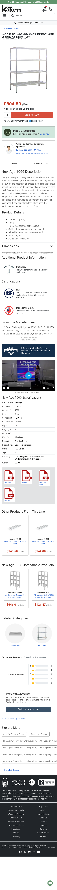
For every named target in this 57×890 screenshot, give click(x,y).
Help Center (43, 807)
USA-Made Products (16, 821)
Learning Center (43, 814)
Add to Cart (32, 115)
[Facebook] (20, 852)
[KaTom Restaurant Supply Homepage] (11, 8)
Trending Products (15, 825)
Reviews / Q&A (41, 163)
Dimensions (10, 246)
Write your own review (28, 709)
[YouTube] (38, 852)
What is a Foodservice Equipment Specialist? (32, 153)
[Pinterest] (29, 852)
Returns (16, 833)
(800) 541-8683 (25, 150)
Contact (43, 825)
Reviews (43, 836)
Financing (16, 836)
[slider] (17, 388)
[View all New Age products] (28, 339)
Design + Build (16, 807)
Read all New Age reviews (13, 718)
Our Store (43, 829)
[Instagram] (34, 852)
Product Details (13, 212)
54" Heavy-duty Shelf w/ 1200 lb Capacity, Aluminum (43, 596)
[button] (44, 9)
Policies (43, 810)
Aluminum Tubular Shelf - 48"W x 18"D (43, 543)
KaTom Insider (43, 833)
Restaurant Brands (16, 810)
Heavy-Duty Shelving (11, 28)
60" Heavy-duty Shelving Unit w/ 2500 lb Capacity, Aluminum (15, 597)
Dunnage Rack (15, 645)
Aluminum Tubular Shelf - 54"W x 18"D (15, 543)
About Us (43, 818)
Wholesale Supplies (16, 814)
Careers (43, 821)
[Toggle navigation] (4, 15)
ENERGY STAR (16, 818)
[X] (25, 852)
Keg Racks (42, 645)
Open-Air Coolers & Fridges (14, 734)
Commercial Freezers (39, 734)
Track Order (16, 829)
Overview (13, 163)
